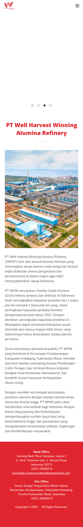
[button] (32, 105)
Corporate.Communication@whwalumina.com (41, 473)
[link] (8, 5)
